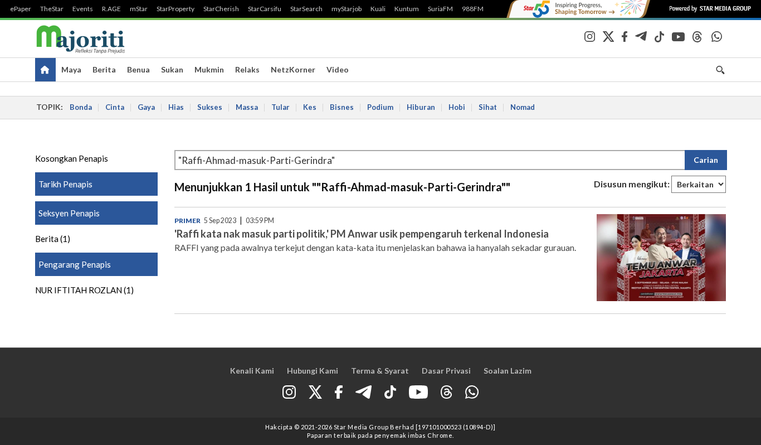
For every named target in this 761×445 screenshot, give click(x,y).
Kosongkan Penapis (71, 158)
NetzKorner (293, 69)
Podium (380, 107)
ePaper (20, 9)
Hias (176, 107)
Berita (104, 69)
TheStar (52, 9)
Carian (706, 160)
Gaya (146, 107)
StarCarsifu (264, 9)
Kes (309, 107)
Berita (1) (52, 239)
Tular (280, 107)
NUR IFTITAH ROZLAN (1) (84, 290)
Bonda (81, 107)
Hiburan (421, 107)
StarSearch (306, 9)
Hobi (456, 107)
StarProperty (175, 9)
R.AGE (111, 9)
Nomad (522, 107)
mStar (139, 9)
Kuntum (406, 9)
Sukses (209, 107)
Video (337, 69)
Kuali (378, 9)
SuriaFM (440, 9)
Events (82, 9)
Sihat (488, 107)
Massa (247, 107)
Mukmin (209, 69)
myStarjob (346, 9)
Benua (138, 69)
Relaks (247, 69)
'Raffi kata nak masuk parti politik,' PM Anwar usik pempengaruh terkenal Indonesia (361, 234)
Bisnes (342, 107)
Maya (71, 69)
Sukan (172, 69)
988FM (473, 9)
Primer (187, 220)
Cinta (114, 107)
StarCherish (221, 9)
